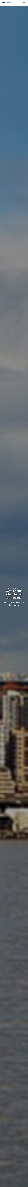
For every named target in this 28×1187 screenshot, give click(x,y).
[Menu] (24, 3)
